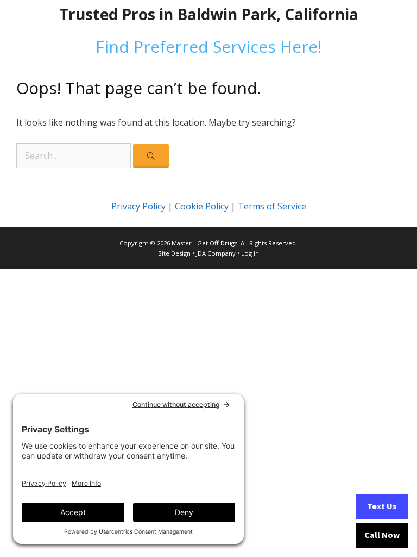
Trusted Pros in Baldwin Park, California (208, 14)
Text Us (382, 506)
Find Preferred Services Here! (208, 46)
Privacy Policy (138, 206)
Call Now (382, 535)
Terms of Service (272, 206)
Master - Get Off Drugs (204, 243)
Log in (250, 253)
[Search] (151, 156)
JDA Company (216, 253)
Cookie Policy (202, 206)
